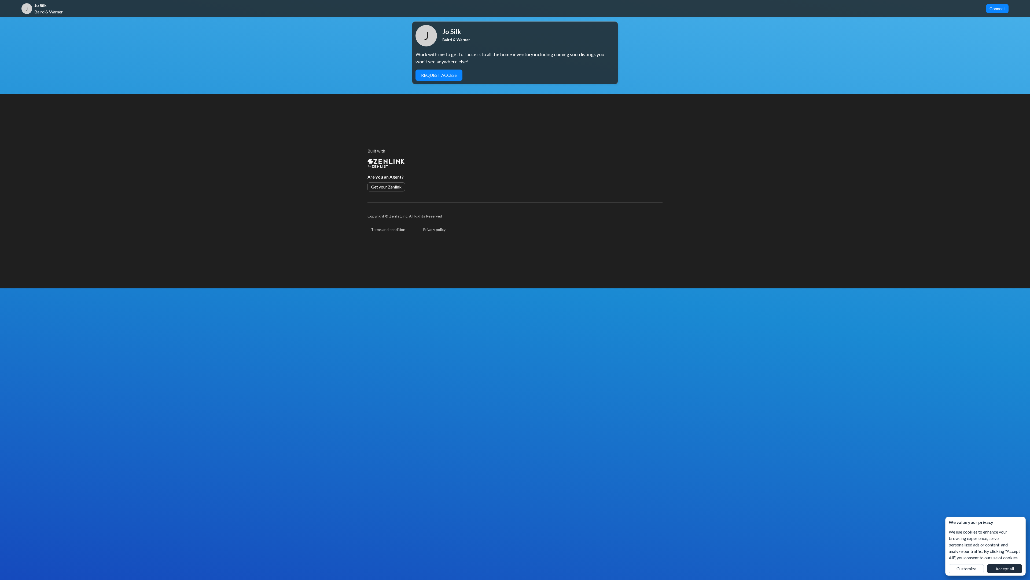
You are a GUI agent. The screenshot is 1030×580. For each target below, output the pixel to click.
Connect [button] (997, 8)
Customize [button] (966, 568)
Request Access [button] (439, 75)
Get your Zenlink (386, 186)
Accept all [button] (1004, 568)
